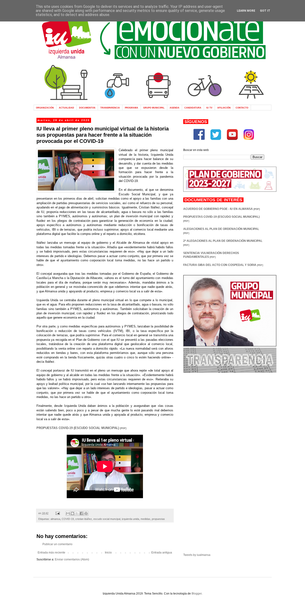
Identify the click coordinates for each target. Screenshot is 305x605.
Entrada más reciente (51, 552)
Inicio (108, 552)
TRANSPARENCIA (110, 107)
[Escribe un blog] (72, 513)
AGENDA (174, 107)
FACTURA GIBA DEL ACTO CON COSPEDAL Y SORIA (223, 265)
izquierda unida (130, 518)
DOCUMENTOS (87, 107)
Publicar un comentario (57, 544)
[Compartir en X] (77, 513)
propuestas (158, 518)
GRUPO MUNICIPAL (154, 107)
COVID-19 (68, 518)
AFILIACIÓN (224, 107)
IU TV (209, 107)
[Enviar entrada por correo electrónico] (57, 513)
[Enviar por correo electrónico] (68, 513)
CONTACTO (242, 107)
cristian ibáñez (83, 518)
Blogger (197, 593)
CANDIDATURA (192, 107)
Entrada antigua (161, 552)
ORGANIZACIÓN (45, 107)
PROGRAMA (131, 107)
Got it (265, 10)
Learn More (246, 10)
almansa (55, 518)
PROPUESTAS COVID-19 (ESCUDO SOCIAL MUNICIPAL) (81, 428)
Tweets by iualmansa (196, 555)
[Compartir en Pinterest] (86, 513)
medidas (145, 518)
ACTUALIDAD (66, 107)
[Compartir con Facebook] (81, 513)
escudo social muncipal (106, 518)
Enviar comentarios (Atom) (72, 559)
